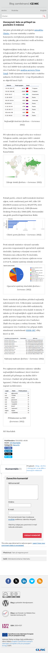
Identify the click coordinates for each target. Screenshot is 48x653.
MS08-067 (30, 330)
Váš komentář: (14, 483)
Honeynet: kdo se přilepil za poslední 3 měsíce (19, 23)
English (43, 10)
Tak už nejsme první (15, 553)
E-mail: (11, 509)
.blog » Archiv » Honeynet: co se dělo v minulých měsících (36, 468)
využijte (11, 519)
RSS (40, 581)
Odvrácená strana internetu (16, 559)
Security (16, 445)
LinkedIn (24, 581)
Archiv (4, 10)
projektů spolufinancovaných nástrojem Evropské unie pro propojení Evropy (17, 644)
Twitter (16, 581)
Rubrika (15, 10)
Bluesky (32, 581)
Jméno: (11, 502)
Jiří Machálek (15, 443)
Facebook (8, 581)
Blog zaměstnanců (24, 3)
